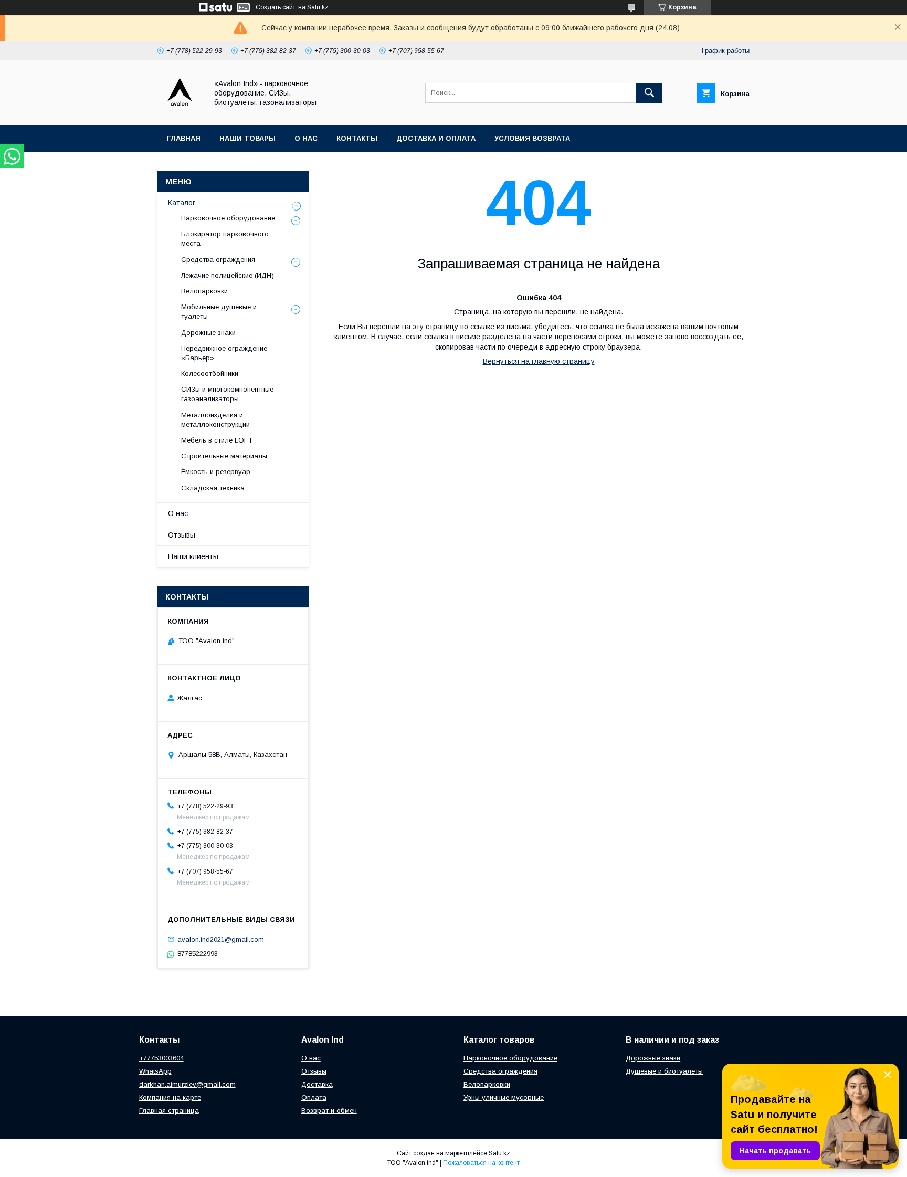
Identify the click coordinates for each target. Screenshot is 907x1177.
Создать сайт (276, 7)
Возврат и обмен (329, 1111)
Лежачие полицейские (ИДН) (227, 275)
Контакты (356, 138)
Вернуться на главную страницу (539, 361)
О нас (306, 138)
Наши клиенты (193, 556)
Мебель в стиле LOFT (216, 440)
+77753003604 (161, 1058)
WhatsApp (155, 1071)
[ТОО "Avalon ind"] (179, 111)
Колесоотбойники (209, 373)
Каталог (181, 202)
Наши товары (247, 138)
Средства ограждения (218, 260)
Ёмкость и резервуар (215, 472)
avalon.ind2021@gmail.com (220, 939)
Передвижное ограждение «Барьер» (224, 353)
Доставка (317, 1084)
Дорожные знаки (208, 333)
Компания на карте (170, 1097)
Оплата (313, 1097)
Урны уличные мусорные (503, 1097)
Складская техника (213, 488)
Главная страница (169, 1111)
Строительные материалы (224, 456)
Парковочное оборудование (228, 218)
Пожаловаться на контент (481, 1163)
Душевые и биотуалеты (664, 1071)
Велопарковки (204, 291)
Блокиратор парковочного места (225, 238)
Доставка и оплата (436, 138)
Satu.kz (499, 1153)
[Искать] (649, 93)
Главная (184, 138)
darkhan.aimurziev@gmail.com (187, 1084)
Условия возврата (532, 138)
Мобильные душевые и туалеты (219, 311)
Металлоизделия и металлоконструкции (215, 419)
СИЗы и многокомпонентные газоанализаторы (227, 394)
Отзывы (181, 535)
